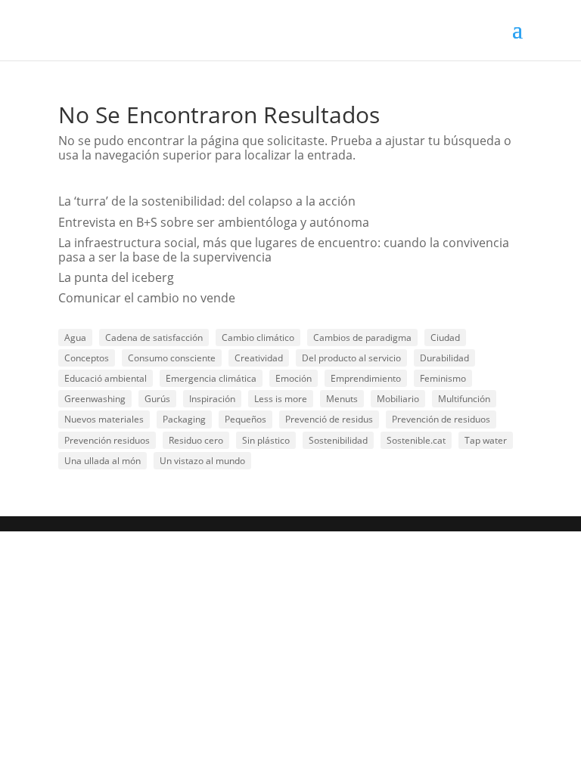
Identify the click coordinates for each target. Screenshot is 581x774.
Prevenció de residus (329, 419)
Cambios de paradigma (362, 337)
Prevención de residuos (441, 419)
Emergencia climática (211, 378)
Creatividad (259, 357)
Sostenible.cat (416, 440)
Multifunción (464, 398)
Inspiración (212, 398)
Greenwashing (95, 398)
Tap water (485, 440)
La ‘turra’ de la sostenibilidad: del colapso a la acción (207, 201)
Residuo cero (196, 440)
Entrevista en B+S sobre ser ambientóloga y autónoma (213, 222)
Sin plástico (266, 440)
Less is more (280, 398)
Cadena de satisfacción (154, 337)
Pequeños (245, 419)
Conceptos (86, 357)
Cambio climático (258, 337)
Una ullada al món (102, 460)
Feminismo (443, 378)
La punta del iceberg (116, 277)
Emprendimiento (366, 378)
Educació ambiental (105, 378)
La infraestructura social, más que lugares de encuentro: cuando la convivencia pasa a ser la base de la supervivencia (283, 249)
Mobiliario (398, 398)
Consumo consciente (172, 357)
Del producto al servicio (351, 357)
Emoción (293, 378)
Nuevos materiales (104, 419)
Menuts (342, 398)
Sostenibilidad (338, 440)
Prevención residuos (107, 440)
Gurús (157, 398)
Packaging (184, 419)
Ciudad (445, 337)
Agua (75, 337)
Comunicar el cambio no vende (146, 297)
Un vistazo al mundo (202, 460)
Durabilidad (444, 357)
